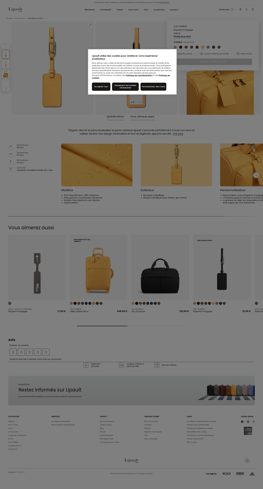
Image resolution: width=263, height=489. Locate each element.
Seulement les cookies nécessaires (125, 86)
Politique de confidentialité (139, 75)
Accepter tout (101, 86)
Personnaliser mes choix (153, 86)
